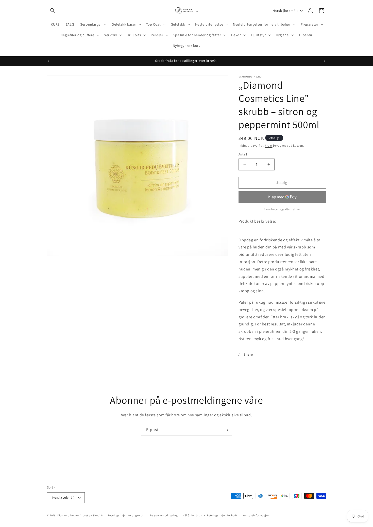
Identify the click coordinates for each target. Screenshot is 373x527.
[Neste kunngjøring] (324, 61)
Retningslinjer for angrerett (126, 515)
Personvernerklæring (164, 515)
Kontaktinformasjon (256, 515)
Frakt (269, 145)
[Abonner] (226, 430)
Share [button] (248, 354)
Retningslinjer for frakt (222, 515)
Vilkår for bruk (192, 515)
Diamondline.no (68, 515)
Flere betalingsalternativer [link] (282, 209)
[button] (52, 10)
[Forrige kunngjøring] (48, 61)
